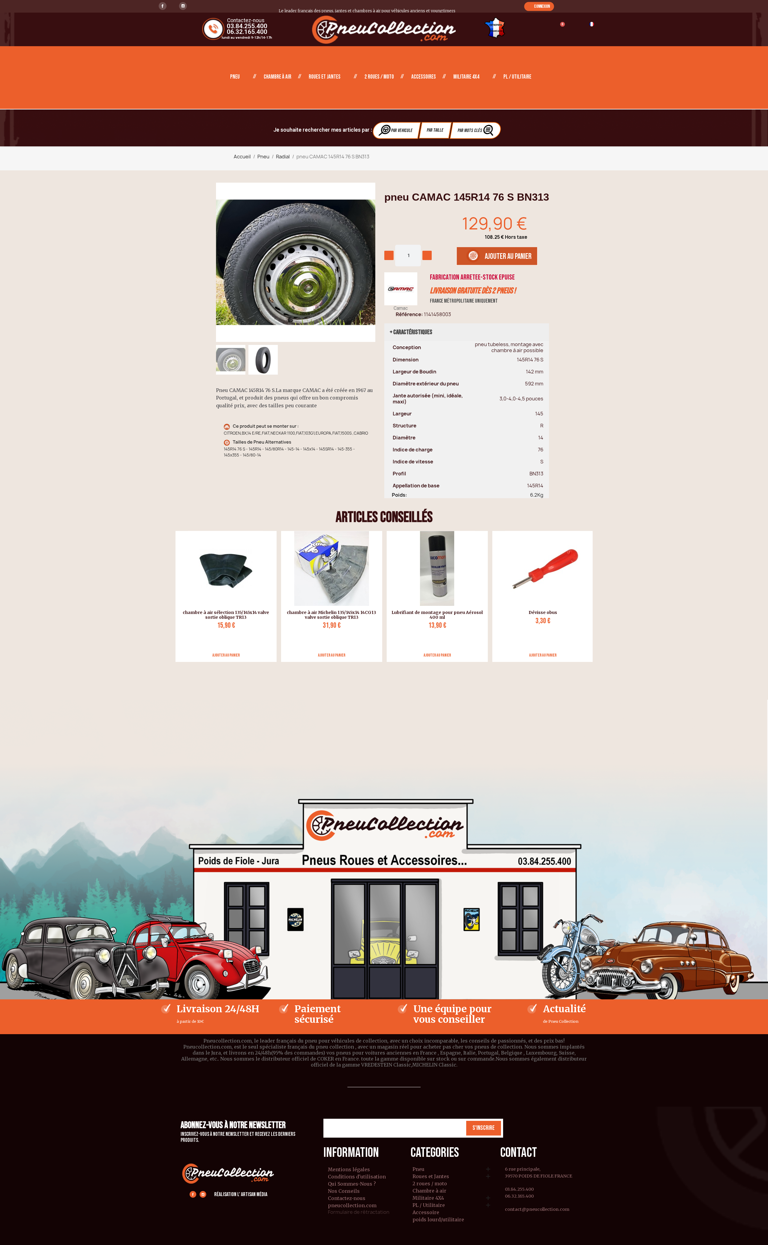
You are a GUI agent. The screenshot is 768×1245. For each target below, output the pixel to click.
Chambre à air (277, 76)
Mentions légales (349, 1169)
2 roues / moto (379, 76)
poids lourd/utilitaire (438, 1220)
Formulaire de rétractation (358, 1212)
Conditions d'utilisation (357, 1177)
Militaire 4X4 (466, 76)
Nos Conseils (344, 1191)
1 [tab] (384, 666)
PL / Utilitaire (517, 76)
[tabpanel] (224, 596)
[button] (539, 6)
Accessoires (423, 76)
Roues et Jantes (324, 76)
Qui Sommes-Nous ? (352, 1184)
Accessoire (425, 1212)
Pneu (235, 76)
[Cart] (559, 28)
